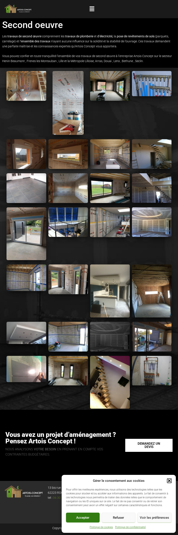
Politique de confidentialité (130, 527)
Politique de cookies (101, 527)
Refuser (118, 518)
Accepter (82, 518)
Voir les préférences (154, 518)
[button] (169, 481)
